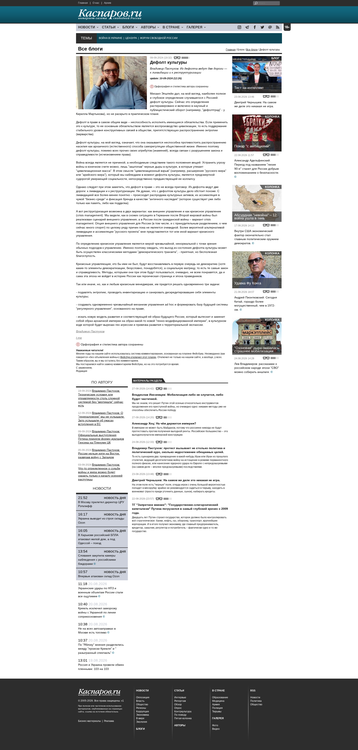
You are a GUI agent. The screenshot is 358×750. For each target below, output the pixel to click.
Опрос (178, 708)
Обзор (178, 704)
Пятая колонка (183, 718)
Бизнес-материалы (89, 721)
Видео (216, 728)
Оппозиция (142, 697)
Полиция (217, 708)
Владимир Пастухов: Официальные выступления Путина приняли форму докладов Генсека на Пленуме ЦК (101, 437)
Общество (142, 704)
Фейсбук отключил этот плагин (138, 357)
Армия (216, 704)
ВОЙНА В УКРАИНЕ (110, 38)
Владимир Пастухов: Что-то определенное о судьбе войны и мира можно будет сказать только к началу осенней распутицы (100, 472)
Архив (107, 2)
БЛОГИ (128, 27)
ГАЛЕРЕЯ (194, 27)
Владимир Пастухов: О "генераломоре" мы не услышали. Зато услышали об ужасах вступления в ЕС (101, 418)
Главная (83, 2)
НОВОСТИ (86, 27)
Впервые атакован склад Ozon (99, 576)
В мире (140, 718)
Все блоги (252, 49)
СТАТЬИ (109, 27)
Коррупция (142, 711)
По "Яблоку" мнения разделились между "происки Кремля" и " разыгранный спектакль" (101, 648)
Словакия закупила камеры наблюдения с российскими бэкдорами (97, 559)
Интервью (180, 697)
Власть (140, 701)
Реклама (109, 721)
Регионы (141, 708)
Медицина (218, 701)
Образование (220, 697)
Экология (141, 721)
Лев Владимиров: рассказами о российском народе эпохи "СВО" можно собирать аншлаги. (256, 368)
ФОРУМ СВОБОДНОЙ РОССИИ (159, 38)
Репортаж (180, 701)
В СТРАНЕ (171, 27)
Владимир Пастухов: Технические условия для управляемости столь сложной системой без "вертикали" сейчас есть (100, 398)
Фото (215, 725)
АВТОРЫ (148, 27)
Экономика (142, 714)
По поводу (180, 714)
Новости (255, 697)
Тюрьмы (216, 711)
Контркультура (182, 711)
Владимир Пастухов (90, 331)
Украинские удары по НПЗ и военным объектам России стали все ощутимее (100, 592)
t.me (79, 337)
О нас (96, 2)
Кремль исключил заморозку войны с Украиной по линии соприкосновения (97, 612)
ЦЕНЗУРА (131, 38)
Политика (256, 701)
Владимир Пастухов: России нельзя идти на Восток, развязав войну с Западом (99, 453)
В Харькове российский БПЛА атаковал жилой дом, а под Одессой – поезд (98, 539)
